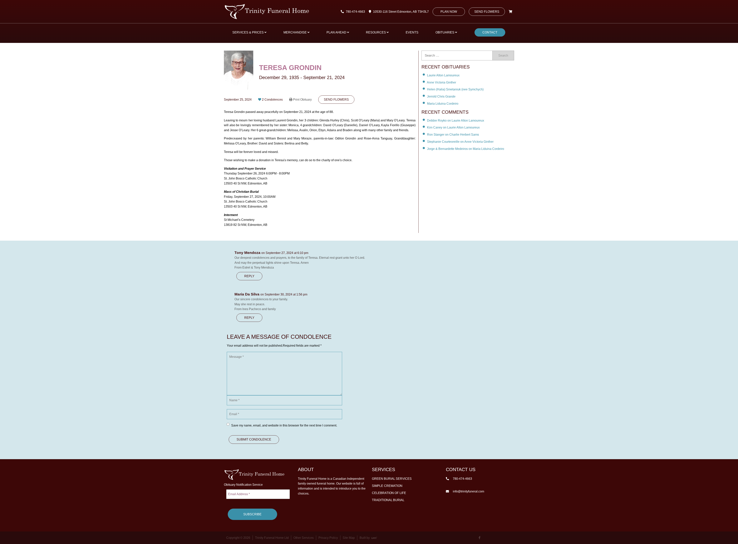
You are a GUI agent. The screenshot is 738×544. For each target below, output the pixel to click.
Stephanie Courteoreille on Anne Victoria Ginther (460, 141)
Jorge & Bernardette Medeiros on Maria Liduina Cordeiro (465, 148)
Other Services (303, 537)
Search (503, 55)
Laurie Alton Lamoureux (443, 75)
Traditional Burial (388, 500)
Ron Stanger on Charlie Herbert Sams (453, 134)
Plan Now (448, 11)
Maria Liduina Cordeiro (442, 103)
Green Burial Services (392, 478)
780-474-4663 (355, 11)
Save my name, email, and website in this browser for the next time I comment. (284, 425)
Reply (249, 276)
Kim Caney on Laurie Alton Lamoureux (453, 127)
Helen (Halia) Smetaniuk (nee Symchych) (455, 89)
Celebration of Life (389, 493)
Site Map (349, 537)
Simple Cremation (387, 485)
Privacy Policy (328, 537)
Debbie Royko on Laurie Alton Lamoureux (455, 120)
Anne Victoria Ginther (441, 82)
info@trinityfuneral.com (468, 491)
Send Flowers (486, 11)
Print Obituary (302, 99)
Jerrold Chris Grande (441, 96)
